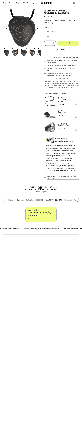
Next (37, 28)
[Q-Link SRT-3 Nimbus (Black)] (50, 127)
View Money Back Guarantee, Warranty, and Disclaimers (61, 177)
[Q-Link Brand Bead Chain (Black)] (50, 101)
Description (48, 27)
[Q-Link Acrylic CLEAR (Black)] (50, 114)
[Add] (75, 104)
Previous (7, 28)
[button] (5, 3)
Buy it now (61, 49)
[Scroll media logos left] (3, 200)
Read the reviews (34, 219)
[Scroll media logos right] (78, 200)
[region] (41, 200)
